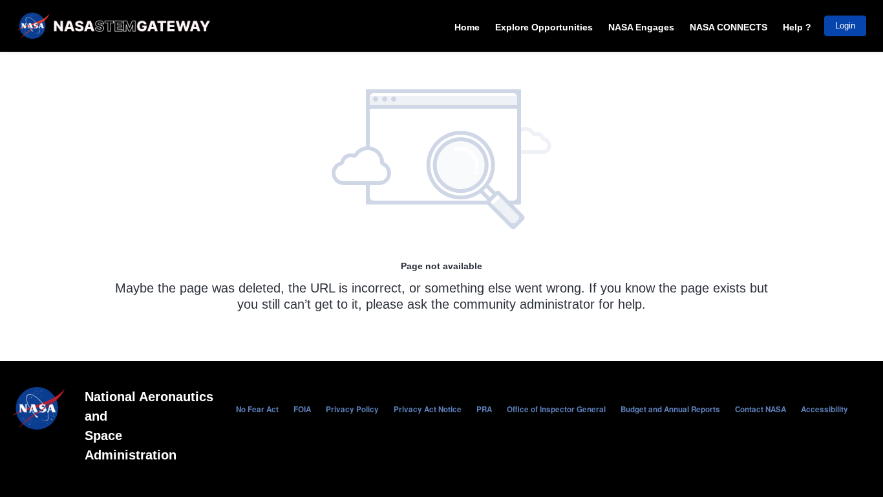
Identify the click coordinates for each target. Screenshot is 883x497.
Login (845, 25)
